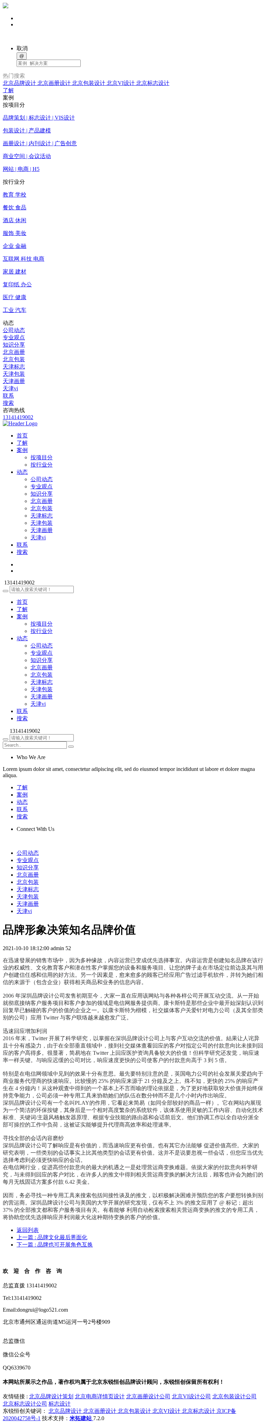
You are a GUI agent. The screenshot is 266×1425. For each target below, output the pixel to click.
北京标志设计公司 (25, 1404)
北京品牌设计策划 (51, 1396)
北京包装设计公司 (234, 1396)
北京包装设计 (89, 83)
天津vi (10, 388)
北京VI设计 (121, 83)
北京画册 (14, 352)
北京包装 (14, 359)
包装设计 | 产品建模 (27, 130)
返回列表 (28, 1230)
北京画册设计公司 (148, 1396)
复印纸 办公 (17, 284)
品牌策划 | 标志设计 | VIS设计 (39, 118)
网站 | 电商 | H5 (21, 169)
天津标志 (14, 367)
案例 (22, 616)
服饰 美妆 (14, 233)
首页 (22, 602)
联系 (8, 396)
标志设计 (59, 1404)
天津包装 (14, 374)
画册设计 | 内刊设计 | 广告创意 (40, 143)
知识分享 (14, 345)
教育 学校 (14, 195)
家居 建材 (14, 272)
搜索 (8, 403)
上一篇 (52, 1237)
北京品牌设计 (20, 83)
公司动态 (14, 330)
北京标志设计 (152, 83)
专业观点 (14, 337)
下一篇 (55, 1245)
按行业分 (41, 465)
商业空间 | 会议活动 (27, 156)
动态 (22, 638)
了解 (8, 90)
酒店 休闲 (14, 220)
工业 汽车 (14, 310)
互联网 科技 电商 (23, 259)
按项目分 (41, 457)
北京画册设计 (54, 83)
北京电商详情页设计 (100, 1396)
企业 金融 (14, 246)
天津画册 (14, 381)
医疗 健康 (14, 297)
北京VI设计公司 (191, 1396)
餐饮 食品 (14, 207)
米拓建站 (81, 1418)
